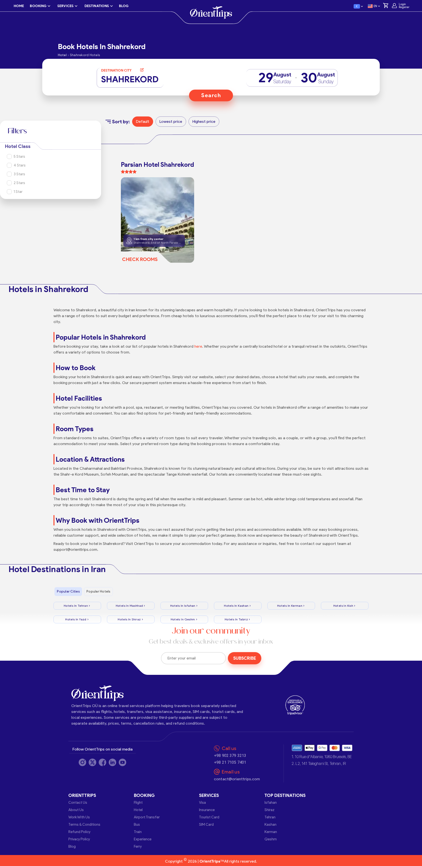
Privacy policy (79, 839)
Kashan (270, 824)
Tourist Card (209, 817)
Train (138, 832)
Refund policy (79, 832)
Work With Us (79, 817)
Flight (138, 802)
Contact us (77, 802)
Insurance (207, 810)
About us (76, 810)
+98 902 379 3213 (230, 755)
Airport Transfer (147, 817)
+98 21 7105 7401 (230, 762)
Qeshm (270, 839)
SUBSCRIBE (244, 658)
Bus (137, 824)
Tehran (269, 817)
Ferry (138, 846)
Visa (202, 802)
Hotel (138, 810)
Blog (72, 846)
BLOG (123, 6)
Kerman (270, 832)
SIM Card (206, 824)
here (198, 346)
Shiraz (269, 810)
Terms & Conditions (84, 824)
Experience (142, 839)
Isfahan (270, 802)
